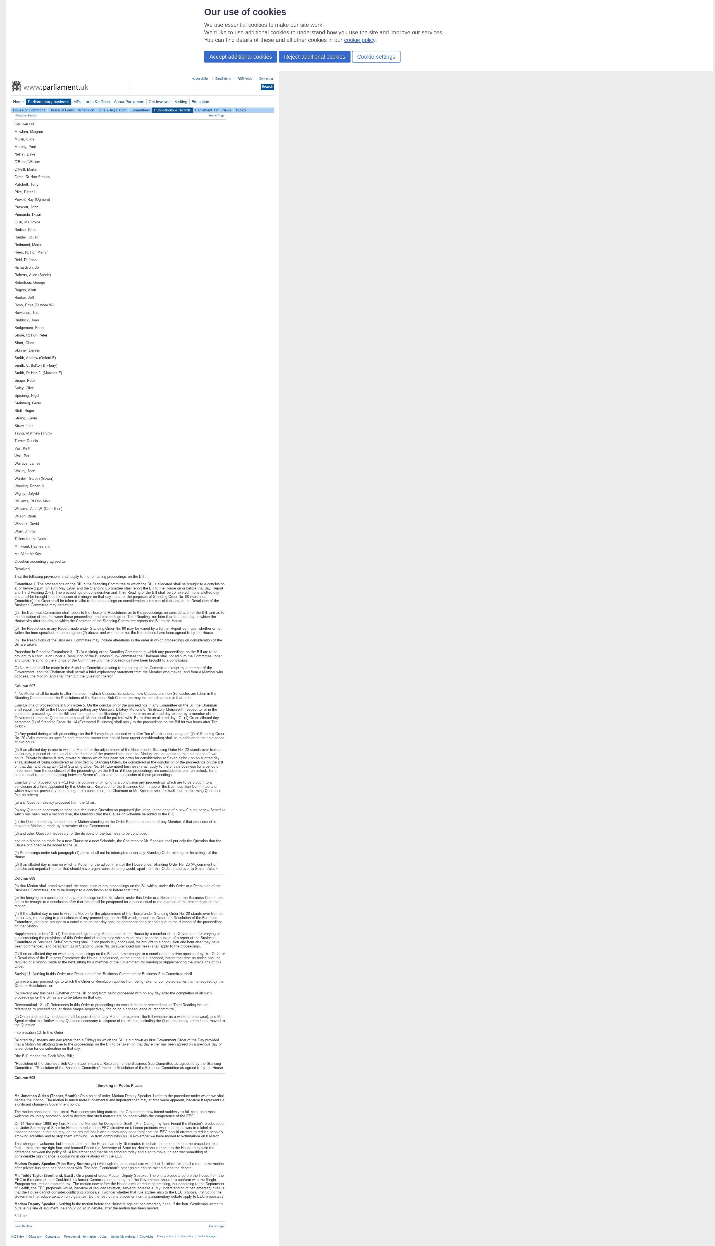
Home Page (217, 115)
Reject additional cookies (314, 57)
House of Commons (29, 110)
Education (200, 101)
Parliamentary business (48, 101)
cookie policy (359, 40)
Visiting (181, 101)
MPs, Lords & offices (91, 101)
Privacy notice (165, 1236)
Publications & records (172, 110)
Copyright (146, 1236)
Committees (140, 110)
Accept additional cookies (240, 57)
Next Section (23, 1226)
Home (18, 101)
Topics (240, 110)
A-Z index (17, 1236)
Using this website (123, 1236)
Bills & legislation (112, 110)
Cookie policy (185, 1236)
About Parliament (129, 101)
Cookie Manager (206, 1236)
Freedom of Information (80, 1236)
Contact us (266, 78)
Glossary (34, 1236)
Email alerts (223, 78)
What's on (86, 110)
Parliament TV (206, 110)
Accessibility (200, 78)
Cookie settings (376, 57)
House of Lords (61, 110)
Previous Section (26, 115)
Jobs (103, 1236)
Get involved (160, 101)
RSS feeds (245, 78)
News (226, 110)
